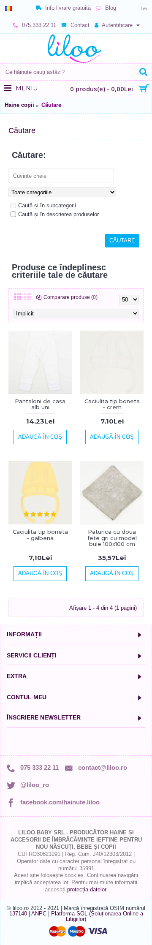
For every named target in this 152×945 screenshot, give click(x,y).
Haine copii (19, 105)
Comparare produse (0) (70, 297)
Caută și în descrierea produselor (58, 214)
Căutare (51, 105)
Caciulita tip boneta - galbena (40, 534)
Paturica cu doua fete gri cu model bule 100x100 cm (112, 537)
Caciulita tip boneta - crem (112, 404)
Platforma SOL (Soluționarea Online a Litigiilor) (97, 916)
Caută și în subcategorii (47, 205)
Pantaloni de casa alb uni (40, 404)
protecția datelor (86, 889)
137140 (18, 913)
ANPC (38, 913)
